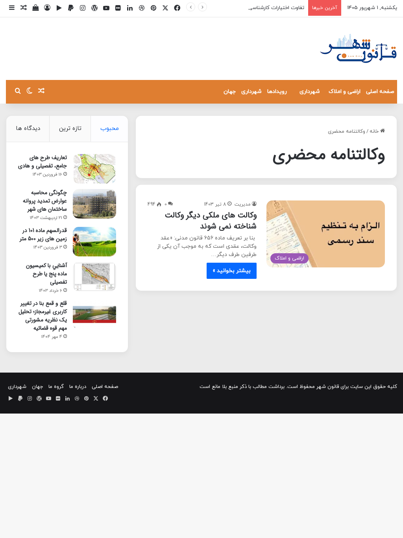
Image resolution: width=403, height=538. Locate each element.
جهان (230, 91)
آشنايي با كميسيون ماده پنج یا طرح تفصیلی (46, 273)
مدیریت (243, 204)
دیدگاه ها (28, 128)
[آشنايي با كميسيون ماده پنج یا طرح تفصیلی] (94, 276)
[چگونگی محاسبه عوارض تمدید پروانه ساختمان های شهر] (94, 204)
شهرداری (309, 91)
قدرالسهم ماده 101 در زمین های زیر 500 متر (43, 234)
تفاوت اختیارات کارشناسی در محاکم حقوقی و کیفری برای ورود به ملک (228, 7)
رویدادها (277, 91)
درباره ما (77, 386)
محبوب (109, 128)
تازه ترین (70, 128)
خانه (375, 131)
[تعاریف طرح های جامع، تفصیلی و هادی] (94, 169)
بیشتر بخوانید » (232, 271)
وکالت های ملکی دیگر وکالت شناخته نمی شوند (211, 220)
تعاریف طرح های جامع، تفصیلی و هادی (42, 161)
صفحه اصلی (380, 91)
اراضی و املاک (344, 91)
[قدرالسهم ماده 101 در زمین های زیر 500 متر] (94, 241)
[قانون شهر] (357, 48)
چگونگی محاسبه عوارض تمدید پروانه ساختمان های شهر (45, 200)
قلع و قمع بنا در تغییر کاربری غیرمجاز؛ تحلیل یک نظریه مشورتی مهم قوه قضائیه (42, 315)
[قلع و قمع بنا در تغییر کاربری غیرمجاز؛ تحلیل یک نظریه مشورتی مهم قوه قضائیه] (94, 314)
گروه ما (56, 386)
